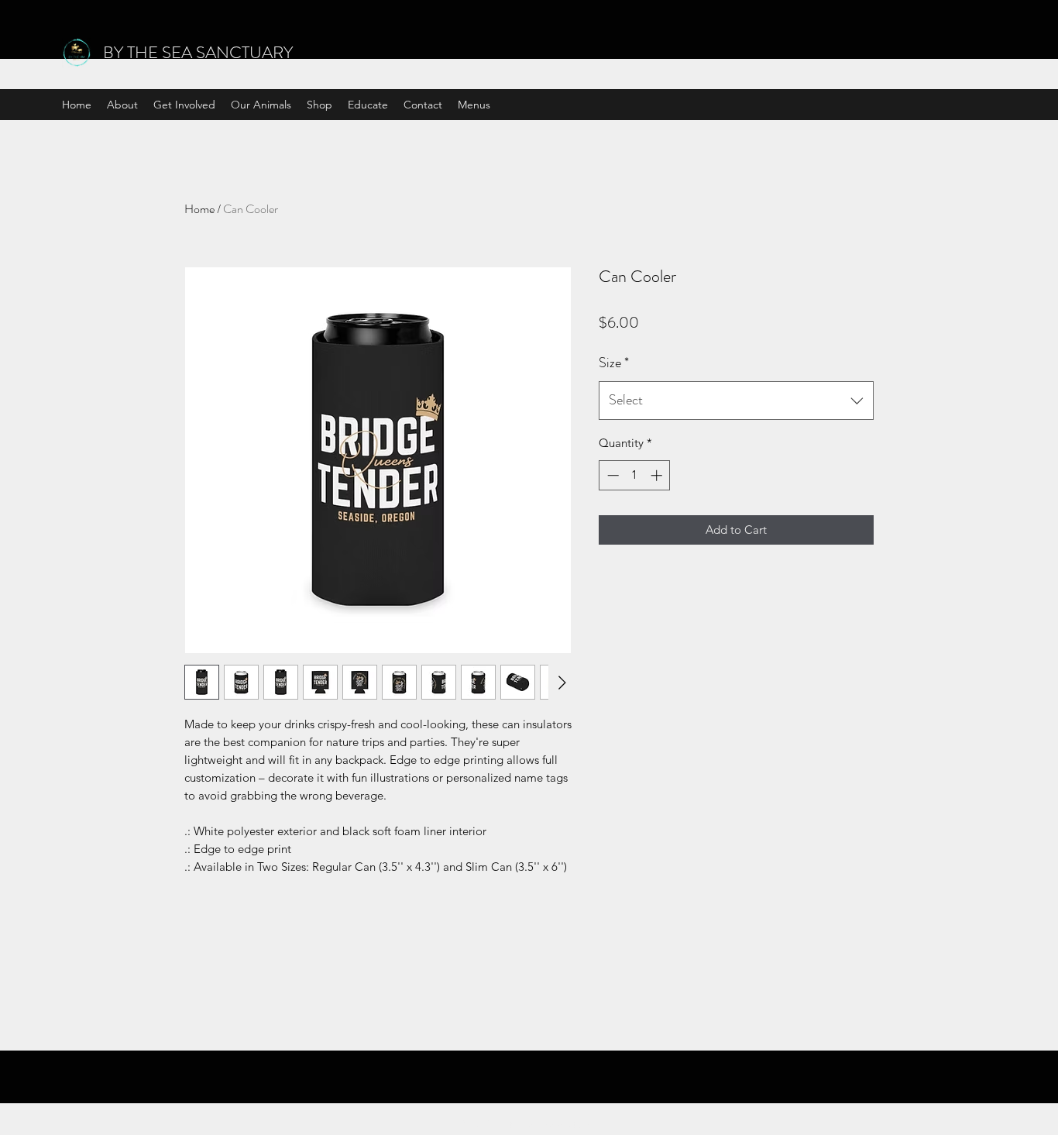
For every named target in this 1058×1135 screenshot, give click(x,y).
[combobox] (736, 400)
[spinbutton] (635, 475)
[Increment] (658, 475)
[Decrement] (611, 475)
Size (614, 363)
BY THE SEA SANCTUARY (198, 52)
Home (199, 209)
